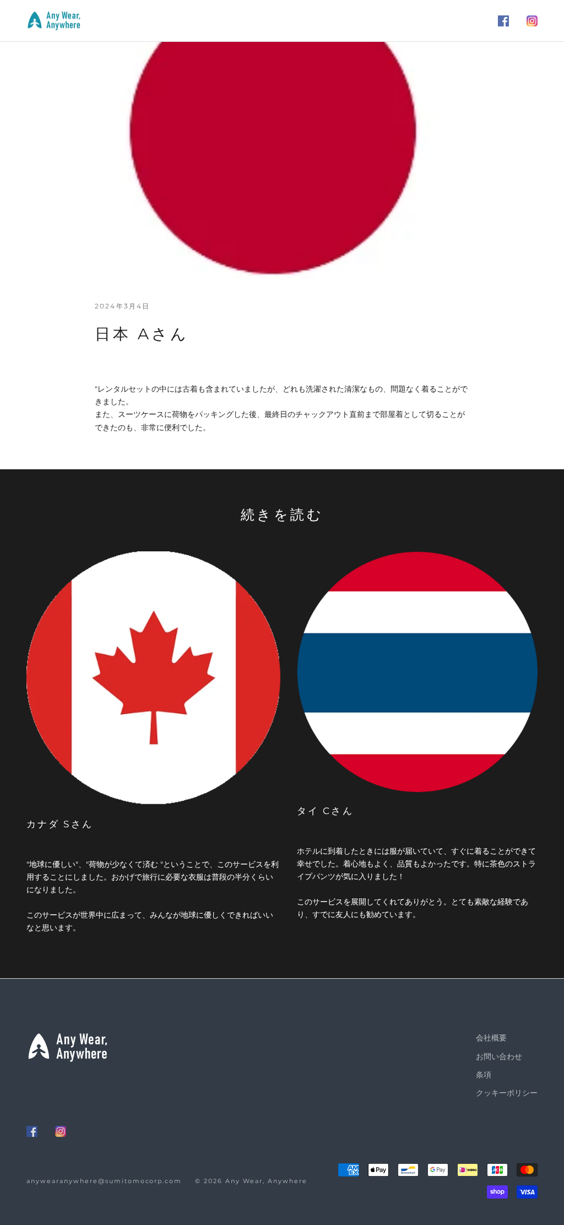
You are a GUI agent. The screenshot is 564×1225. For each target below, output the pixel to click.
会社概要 (491, 1038)
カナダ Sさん (59, 824)
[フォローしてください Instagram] (532, 20)
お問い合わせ (499, 1056)
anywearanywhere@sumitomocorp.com (104, 1181)
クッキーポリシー (507, 1093)
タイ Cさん (325, 810)
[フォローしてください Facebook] (503, 20)
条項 (483, 1075)
